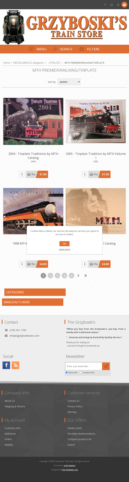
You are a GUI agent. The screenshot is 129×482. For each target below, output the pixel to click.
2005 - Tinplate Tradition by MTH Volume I (96, 156)
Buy (33, 174)
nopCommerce (69, 465)
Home (6, 62)
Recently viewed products (81, 433)
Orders (8, 439)
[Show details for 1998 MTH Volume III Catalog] (33, 211)
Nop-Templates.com (70, 470)
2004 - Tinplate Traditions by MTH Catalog (33, 156)
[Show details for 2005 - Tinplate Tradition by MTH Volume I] (96, 121)
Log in (112, 5)
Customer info (12, 428)
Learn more (64, 249)
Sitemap (72, 412)
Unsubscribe (88, 372)
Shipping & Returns (15, 406)
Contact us (73, 400)
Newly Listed (74, 428)
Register (105, 5)
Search (71, 444)
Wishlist (9, 444)
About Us (10, 400)
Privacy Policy (75, 406)
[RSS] (15, 365)
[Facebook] (6, 365)
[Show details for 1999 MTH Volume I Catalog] (96, 211)
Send (106, 366)
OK (64, 243)
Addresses (10, 433)
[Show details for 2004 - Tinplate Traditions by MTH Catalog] (33, 121)
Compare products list (80, 439)
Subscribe (73, 372)
